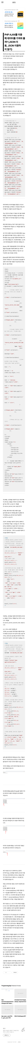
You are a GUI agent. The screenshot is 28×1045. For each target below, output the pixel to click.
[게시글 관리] (10, 972)
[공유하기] (8, 972)
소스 (14, 2)
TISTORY (14, 1042)
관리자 (19, 1042)
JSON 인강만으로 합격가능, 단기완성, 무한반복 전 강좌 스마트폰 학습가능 (9, 15)
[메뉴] (2, 2)
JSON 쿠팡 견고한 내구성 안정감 (9, 23)
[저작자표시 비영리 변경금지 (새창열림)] (20, 972)
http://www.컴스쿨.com (10, 9)
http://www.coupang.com (11, 21)
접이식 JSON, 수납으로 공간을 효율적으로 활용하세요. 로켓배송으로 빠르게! (9, 26)
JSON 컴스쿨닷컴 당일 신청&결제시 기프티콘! (9, 12)
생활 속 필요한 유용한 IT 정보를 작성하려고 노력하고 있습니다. (11, 1031)
